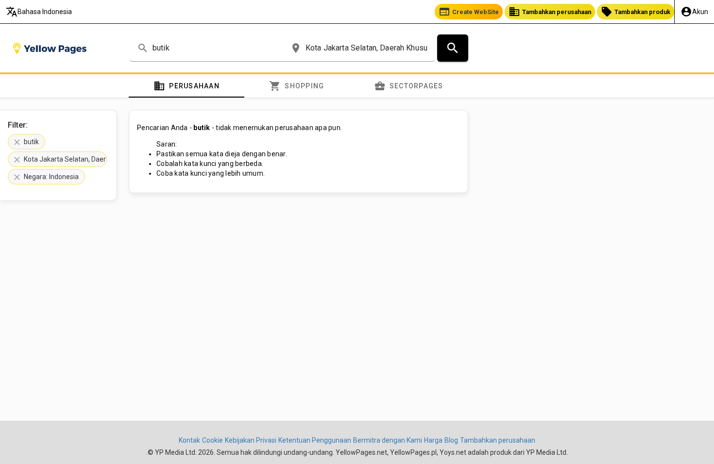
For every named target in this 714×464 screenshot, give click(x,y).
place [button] (296, 48)
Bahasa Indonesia (39, 11)
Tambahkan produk (635, 11)
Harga (433, 440)
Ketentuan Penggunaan (314, 440)
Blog (451, 440)
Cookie (212, 440)
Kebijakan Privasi (250, 440)
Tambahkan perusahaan (550, 11)
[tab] (186, 86)
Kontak (189, 440)
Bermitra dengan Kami (387, 440)
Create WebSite (469, 11)
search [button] (143, 48)
